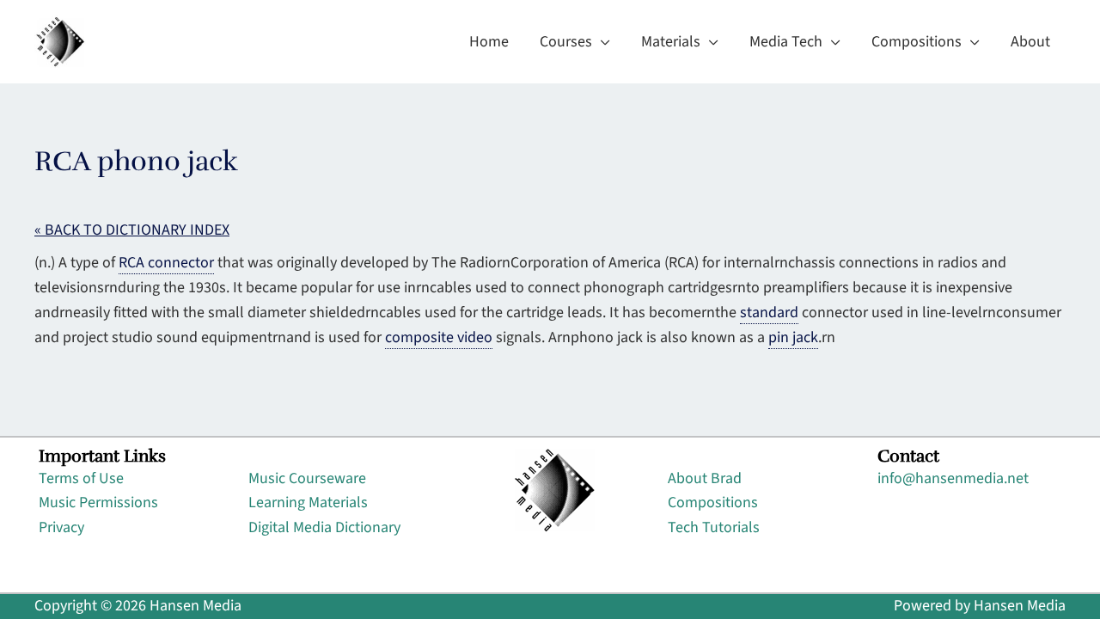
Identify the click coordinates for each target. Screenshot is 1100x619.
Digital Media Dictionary (324, 527)
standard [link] (769, 312)
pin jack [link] (793, 337)
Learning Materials (308, 502)
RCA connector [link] (166, 262)
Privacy (61, 527)
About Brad (705, 478)
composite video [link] (438, 337)
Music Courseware (307, 478)
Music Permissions (98, 502)
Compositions (713, 502)
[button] (601, 42)
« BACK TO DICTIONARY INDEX (131, 230)
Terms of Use (81, 478)
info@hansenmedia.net (953, 478)
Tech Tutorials (714, 527)
